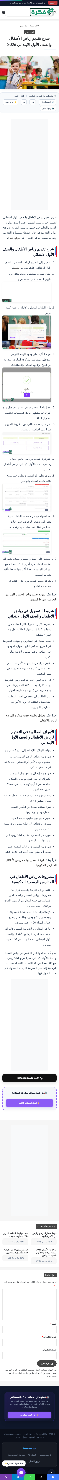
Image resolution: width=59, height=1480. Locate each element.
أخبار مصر (24, 25)
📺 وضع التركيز (48, 108)
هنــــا (16, 267)
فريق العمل (34, 1461)
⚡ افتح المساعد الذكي (29, 1414)
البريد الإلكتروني (49, 1337)
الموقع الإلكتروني (50, 1349)
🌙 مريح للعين (10, 102)
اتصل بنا (32, 1454)
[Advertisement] (29, 164)
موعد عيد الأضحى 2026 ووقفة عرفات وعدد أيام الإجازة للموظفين (46, 1252)
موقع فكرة (14, 237)
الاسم (53, 1324)
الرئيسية (33, 25)
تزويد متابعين (45, 1454)
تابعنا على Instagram (30, 1078)
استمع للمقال (47, 102)
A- (24, 102)
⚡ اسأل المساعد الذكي (29, 1103)
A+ (32, 102)
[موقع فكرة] (42, 12)
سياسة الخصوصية (16, 1454)
